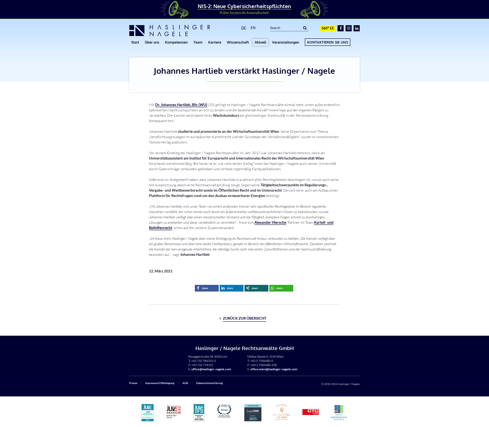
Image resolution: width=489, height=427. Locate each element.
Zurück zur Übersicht (244, 318)
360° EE (327, 28)
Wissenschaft (238, 42)
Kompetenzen (176, 42)
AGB (185, 383)
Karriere (214, 42)
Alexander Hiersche (270, 222)
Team (197, 42)
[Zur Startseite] (175, 30)
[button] (207, 288)
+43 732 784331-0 (203, 360)
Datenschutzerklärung (209, 383)
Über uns (152, 42)
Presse (133, 383)
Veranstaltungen (285, 42)
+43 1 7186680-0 (261, 360)
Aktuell (260, 42)
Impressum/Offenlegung (159, 383)
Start (135, 42)
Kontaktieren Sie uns (327, 42)
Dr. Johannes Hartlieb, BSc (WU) (181, 104)
